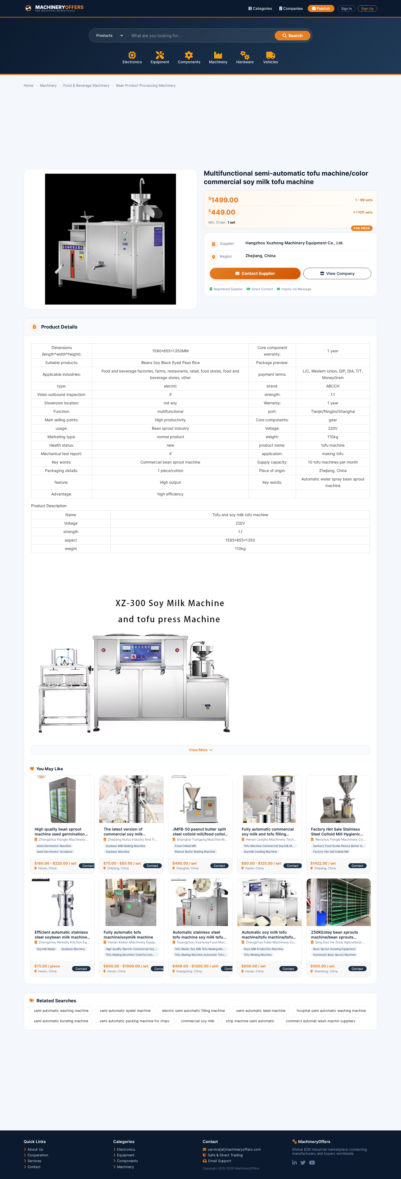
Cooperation (37, 1155)
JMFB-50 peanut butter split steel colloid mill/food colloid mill (200, 834)
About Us (34, 1149)
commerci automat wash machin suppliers (320, 1021)
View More (198, 750)
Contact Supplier (258, 273)
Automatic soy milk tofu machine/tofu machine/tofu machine (267, 937)
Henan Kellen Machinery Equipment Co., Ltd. (142, 942)
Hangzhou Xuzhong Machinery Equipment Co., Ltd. (294, 242)
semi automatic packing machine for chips (134, 1021)
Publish (323, 8)
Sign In (346, 9)
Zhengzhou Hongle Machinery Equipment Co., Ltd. (77, 839)
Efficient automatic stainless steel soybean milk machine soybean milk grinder (61, 937)
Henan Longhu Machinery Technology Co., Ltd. (282, 839)
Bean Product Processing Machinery (146, 85)
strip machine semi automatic (250, 1021)
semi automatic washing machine (61, 1011)
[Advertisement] (187, 129)
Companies (292, 8)
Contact (88, 866)
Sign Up (367, 9)
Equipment (160, 62)
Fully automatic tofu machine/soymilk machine (128, 934)
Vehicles (270, 62)
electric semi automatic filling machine (193, 1011)
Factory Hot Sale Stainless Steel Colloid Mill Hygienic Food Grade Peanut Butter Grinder (335, 836)
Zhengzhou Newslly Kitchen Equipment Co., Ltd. (75, 942)
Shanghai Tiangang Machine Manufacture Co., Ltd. (216, 839)
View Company (340, 273)
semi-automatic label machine (260, 1011)
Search (295, 35)
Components (189, 62)
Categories (262, 8)
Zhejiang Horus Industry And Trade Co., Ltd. (141, 839)
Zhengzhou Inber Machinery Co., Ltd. (274, 942)
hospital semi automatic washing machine (331, 1011)
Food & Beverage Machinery (86, 85)
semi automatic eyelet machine (125, 1011)
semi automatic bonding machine (61, 1021)
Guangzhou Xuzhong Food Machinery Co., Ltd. (212, 942)
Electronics (132, 62)
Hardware (245, 62)
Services (33, 1161)
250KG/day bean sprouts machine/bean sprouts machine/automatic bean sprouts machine (334, 939)
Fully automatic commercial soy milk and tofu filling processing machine (268, 834)
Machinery (218, 62)
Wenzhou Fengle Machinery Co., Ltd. (343, 839)
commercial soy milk (197, 1021)
